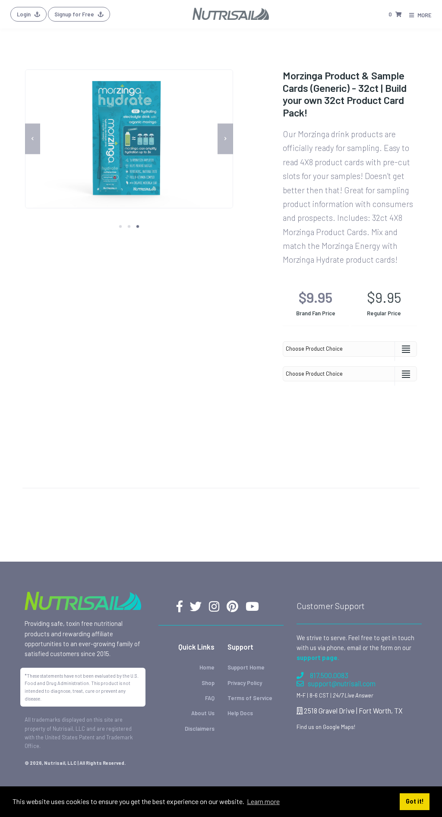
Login (24, 14)
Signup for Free (74, 14)
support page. (318, 657)
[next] (225, 138)
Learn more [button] (263, 801)
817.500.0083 (329, 675)
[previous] (33, 138)
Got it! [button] (415, 801)
